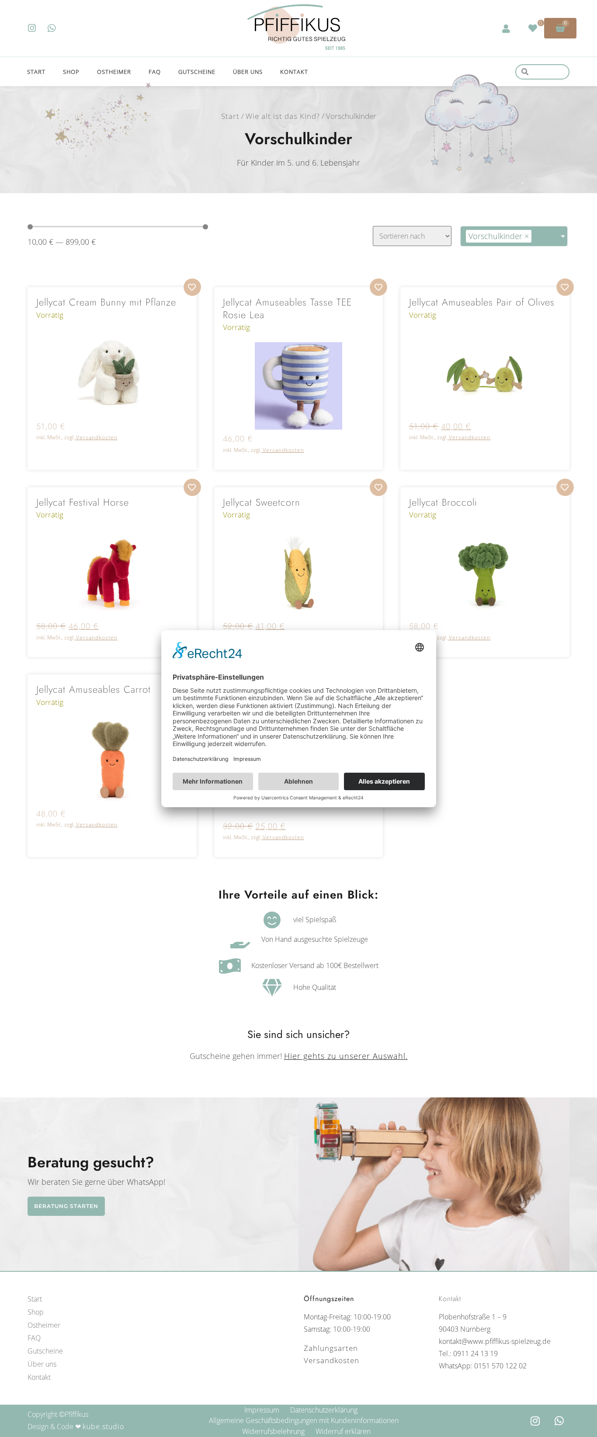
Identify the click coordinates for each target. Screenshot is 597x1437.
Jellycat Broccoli (443, 502)
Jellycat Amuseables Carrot (93, 689)
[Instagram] (32, 28)
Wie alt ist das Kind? (283, 116)
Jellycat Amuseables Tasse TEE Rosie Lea (287, 308)
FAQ (155, 72)
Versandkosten (97, 437)
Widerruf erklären (343, 1431)
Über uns (248, 72)
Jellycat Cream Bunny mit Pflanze (106, 302)
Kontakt (294, 72)
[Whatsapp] (51, 28)
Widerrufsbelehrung (273, 1431)
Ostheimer (114, 72)
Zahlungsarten (331, 1348)
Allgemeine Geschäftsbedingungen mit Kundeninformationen (304, 1420)
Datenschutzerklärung (324, 1410)
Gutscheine (196, 72)
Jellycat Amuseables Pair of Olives (482, 302)
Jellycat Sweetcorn (261, 502)
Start (36, 72)
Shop (71, 72)
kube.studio (103, 1426)
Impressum (261, 1410)
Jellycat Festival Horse (82, 502)
